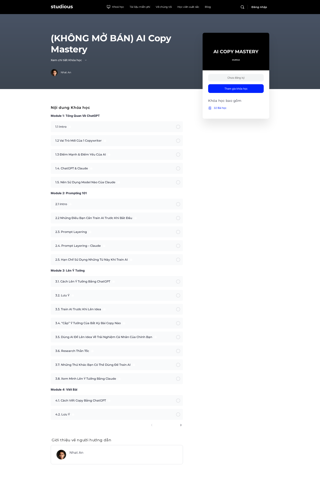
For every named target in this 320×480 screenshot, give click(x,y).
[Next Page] (181, 425)
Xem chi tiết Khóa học (67, 60)
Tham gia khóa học (236, 88)
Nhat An (76, 453)
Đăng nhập (259, 7)
